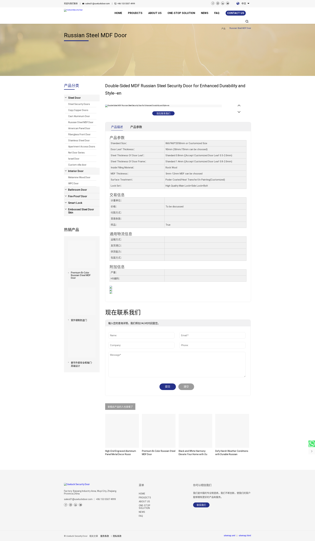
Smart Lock (75, 202)
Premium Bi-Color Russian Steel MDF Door (81, 275)
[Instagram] (217, 3)
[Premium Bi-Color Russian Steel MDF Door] (82, 254)
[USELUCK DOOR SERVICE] (311, 444)
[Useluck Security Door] (78, 10)
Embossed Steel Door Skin (81, 211)
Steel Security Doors (79, 104)
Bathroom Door (77, 189)
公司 (112, 340)
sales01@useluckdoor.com (97, 3)
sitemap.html (245, 535)
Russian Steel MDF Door (80, 122)
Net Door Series (76, 152)
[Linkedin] (222, 3)
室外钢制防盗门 (79, 320)
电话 (183, 340)
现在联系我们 (163, 113)
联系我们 (201, 505)
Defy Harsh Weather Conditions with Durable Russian (231, 453)
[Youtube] (227, 3)
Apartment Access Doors (81, 146)
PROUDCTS (145, 497)
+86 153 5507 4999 (126, 3)
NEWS (142, 512)
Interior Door (76, 171)
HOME (142, 493)
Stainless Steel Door (79, 140)
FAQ (141, 516)
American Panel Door (79, 128)
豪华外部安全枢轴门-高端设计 (81, 364)
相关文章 (93, 536)
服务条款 (104, 536)
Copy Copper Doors (78, 110)
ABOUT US (144, 501)
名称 (112, 330)
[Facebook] (212, 3)
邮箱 (183, 330)
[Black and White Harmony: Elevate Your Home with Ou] (195, 431)
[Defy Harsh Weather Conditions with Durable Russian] (232, 431)
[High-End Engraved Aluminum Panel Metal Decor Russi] (122, 431)
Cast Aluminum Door (79, 116)
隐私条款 (117, 536)
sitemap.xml (229, 535)
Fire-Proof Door (77, 196)
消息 (113, 353)
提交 (167, 386)
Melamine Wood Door (79, 177)
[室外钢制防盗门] (82, 301)
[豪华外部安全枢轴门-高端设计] (82, 344)
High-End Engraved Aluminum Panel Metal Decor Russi (120, 453)
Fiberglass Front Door (79, 134)
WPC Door (73, 183)
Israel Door (73, 158)
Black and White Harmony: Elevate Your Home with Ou (193, 453)
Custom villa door (77, 164)
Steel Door (74, 97)
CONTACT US (235, 13)
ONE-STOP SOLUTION (144, 506)
